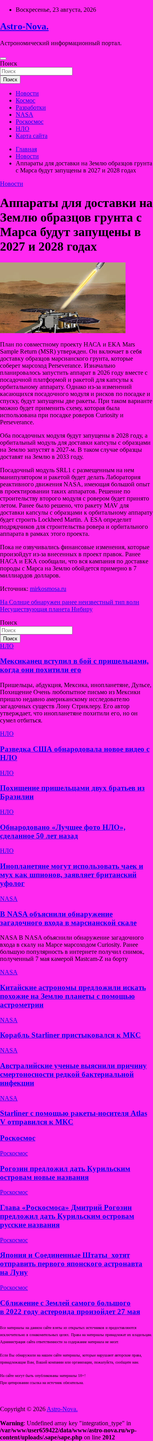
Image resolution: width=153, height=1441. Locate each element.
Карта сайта (31, 135)
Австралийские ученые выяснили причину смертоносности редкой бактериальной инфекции (73, 1074)
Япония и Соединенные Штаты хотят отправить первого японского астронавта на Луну (71, 1263)
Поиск (8, 63)
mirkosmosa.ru (48, 588)
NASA (24, 114)
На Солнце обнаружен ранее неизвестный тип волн (69, 602)
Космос (25, 100)
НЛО (22, 128)
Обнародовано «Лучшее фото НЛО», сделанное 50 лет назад (63, 831)
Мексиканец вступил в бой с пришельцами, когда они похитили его (74, 665)
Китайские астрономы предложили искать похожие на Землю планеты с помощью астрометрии (73, 996)
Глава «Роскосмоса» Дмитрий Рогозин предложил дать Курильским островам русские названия (67, 1216)
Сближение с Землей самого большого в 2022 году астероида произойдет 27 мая (70, 1307)
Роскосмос (30, 121)
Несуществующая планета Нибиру (46, 609)
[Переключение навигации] (3, 58)
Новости (27, 93)
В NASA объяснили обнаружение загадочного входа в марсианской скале (68, 918)
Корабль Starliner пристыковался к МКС (70, 1035)
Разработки (31, 107)
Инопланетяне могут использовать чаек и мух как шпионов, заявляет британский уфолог (71, 874)
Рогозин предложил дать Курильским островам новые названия (65, 1172)
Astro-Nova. (24, 26)
